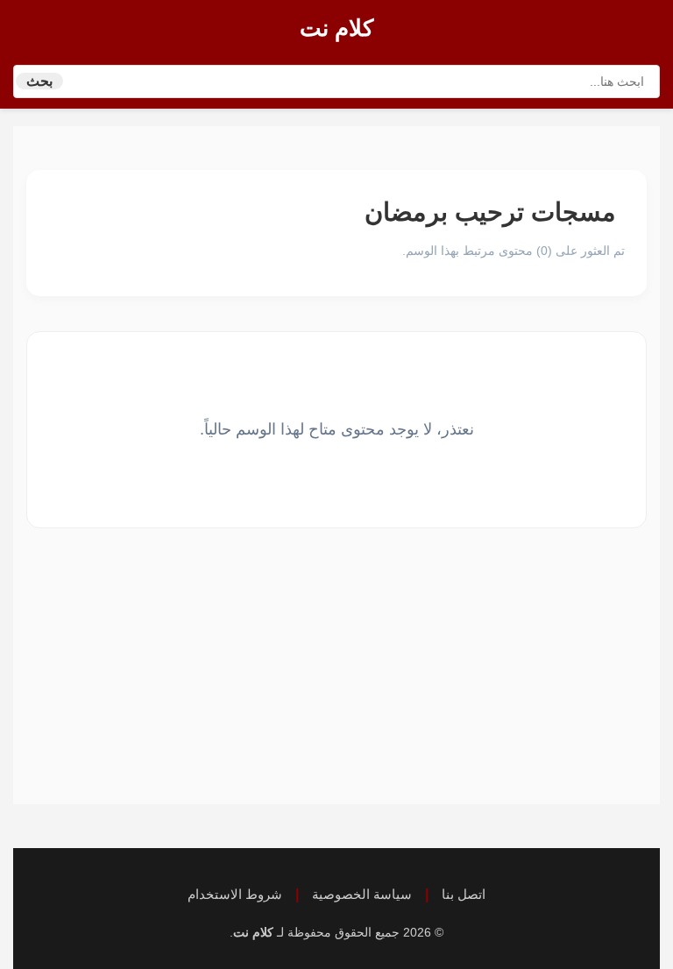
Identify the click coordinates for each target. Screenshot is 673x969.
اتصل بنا (463, 894)
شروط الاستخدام (235, 894)
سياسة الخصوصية (362, 894)
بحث (39, 81)
